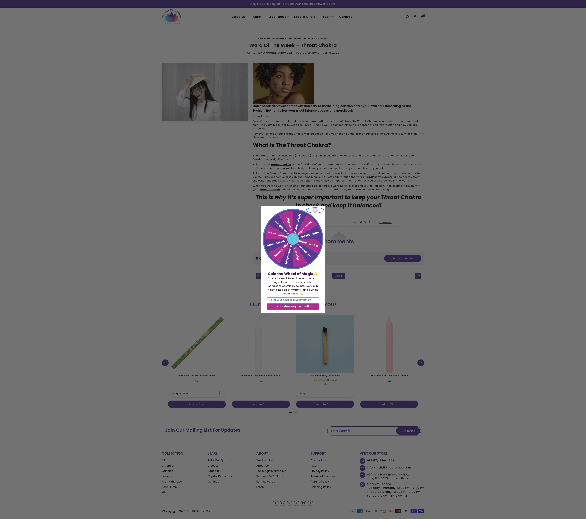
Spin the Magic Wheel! (293, 306)
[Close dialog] (315, 210)
